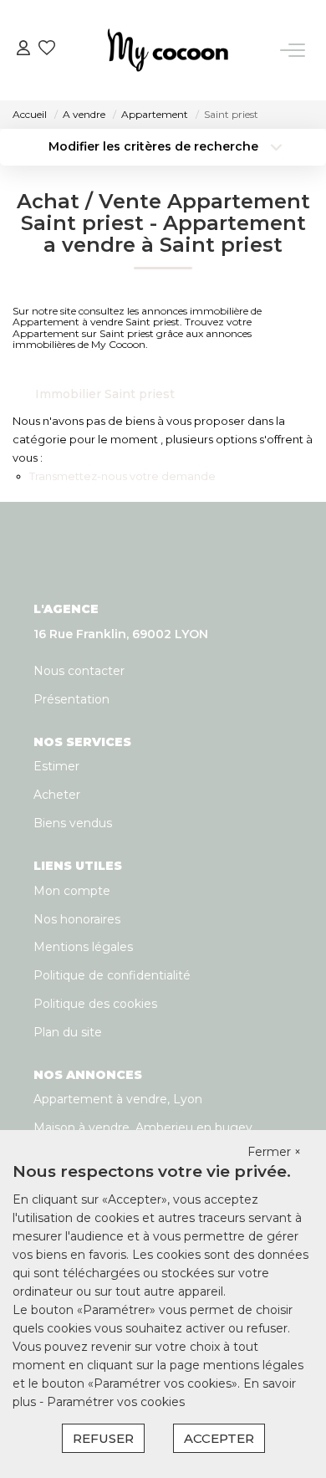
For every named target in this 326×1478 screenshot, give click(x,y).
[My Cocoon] (168, 50)
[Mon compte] (23, 49)
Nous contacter (79, 670)
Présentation (71, 699)
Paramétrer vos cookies (116, 1401)
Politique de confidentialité (112, 975)
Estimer (56, 766)
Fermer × (274, 1151)
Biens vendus (72, 823)
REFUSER (103, 1438)
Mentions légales (83, 946)
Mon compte (71, 890)
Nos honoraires (76, 919)
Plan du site (67, 1032)
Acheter (56, 794)
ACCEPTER (219, 1438)
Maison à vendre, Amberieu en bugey (142, 1127)
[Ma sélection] (46, 49)
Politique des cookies (95, 1003)
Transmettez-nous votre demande (122, 476)
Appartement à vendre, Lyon (117, 1099)
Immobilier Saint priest (105, 393)
